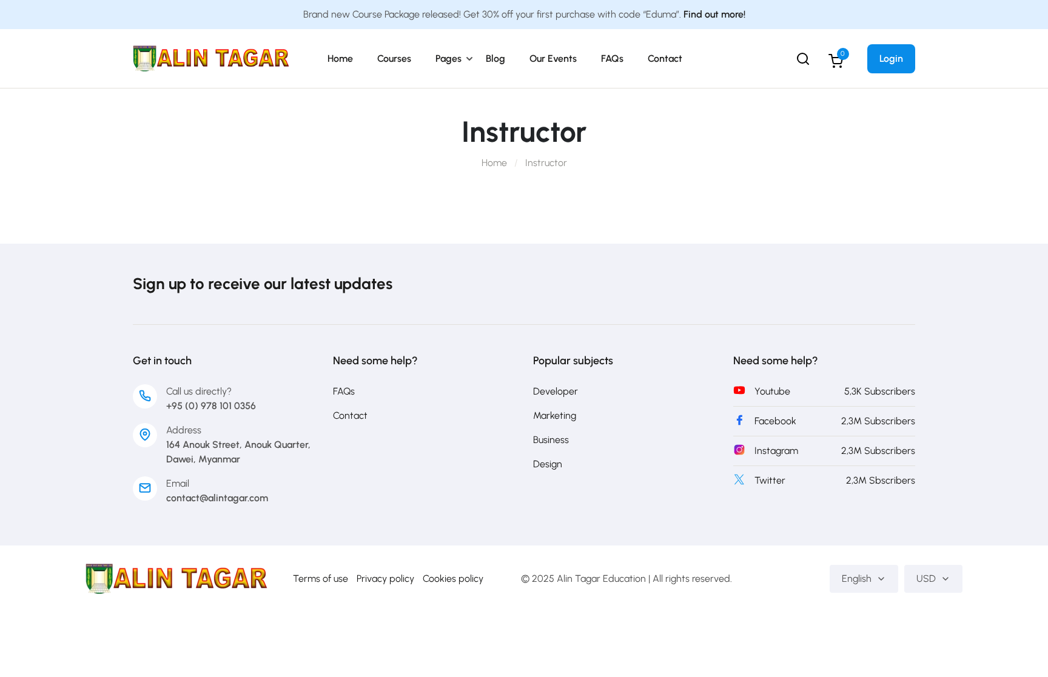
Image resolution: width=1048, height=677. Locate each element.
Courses (394, 58)
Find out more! (714, 14)
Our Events (553, 58)
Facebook (775, 421)
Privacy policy (385, 578)
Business (551, 439)
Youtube (772, 391)
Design (547, 464)
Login (891, 58)
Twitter (769, 480)
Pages (448, 58)
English (857, 578)
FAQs (612, 58)
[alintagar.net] (211, 58)
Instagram (776, 450)
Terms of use (320, 578)
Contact (665, 58)
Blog (495, 58)
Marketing (554, 415)
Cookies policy (453, 578)
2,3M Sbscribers (880, 480)
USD (926, 578)
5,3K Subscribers (879, 391)
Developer (555, 391)
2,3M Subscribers (878, 421)
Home (340, 58)
